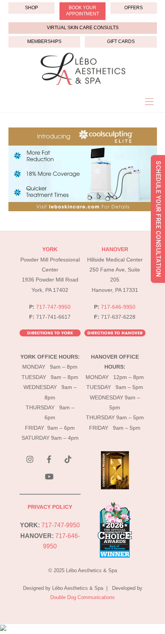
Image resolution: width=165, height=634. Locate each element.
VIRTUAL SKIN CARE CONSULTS (83, 27)
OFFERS (133, 7)
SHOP (31, 7)
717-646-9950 (118, 307)
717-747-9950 (53, 307)
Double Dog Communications (82, 597)
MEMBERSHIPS (44, 41)
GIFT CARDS (121, 41)
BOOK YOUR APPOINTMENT (82, 10)
